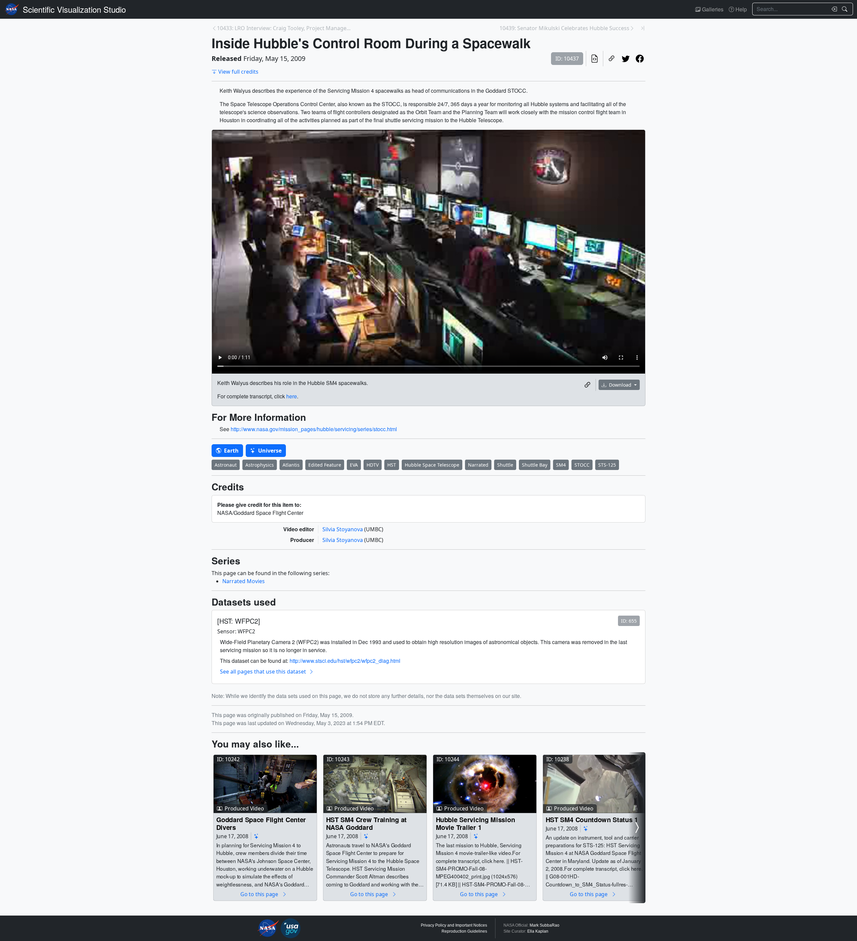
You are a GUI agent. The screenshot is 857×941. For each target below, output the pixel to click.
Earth (231, 450)
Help (740, 9)
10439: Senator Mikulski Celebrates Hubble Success (564, 28)
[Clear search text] (833, 9)
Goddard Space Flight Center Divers (261, 823)
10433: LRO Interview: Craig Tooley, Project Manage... (283, 28)
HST (391, 465)
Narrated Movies (243, 581)
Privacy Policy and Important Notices (454, 925)
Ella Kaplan (537, 931)
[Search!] (845, 9)
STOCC (582, 465)
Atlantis (291, 465)
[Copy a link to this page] (611, 58)
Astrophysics (259, 465)
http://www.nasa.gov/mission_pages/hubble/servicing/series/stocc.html (314, 429)
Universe (269, 450)
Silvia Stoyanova (343, 529)
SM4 (561, 465)
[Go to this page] (265, 784)
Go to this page (259, 893)
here (291, 396)
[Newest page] (642, 28)
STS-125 (607, 465)
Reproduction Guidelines (464, 931)
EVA (354, 465)
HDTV (373, 465)
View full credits (238, 71)
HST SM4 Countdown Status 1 (592, 819)
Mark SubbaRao (544, 925)
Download (620, 385)
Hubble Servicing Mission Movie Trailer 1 (475, 823)
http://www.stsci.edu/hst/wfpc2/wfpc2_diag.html (345, 660)
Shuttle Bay (534, 465)
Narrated (478, 465)
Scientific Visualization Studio (74, 9)
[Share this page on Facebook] (639, 58)
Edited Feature (324, 465)
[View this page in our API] (594, 58)
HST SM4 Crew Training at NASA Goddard (366, 823)
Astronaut (226, 465)
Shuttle (505, 465)
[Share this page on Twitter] (625, 58)
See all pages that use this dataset (263, 671)
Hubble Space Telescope (432, 465)
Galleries (712, 9)
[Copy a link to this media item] (587, 385)
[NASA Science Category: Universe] (256, 836)
